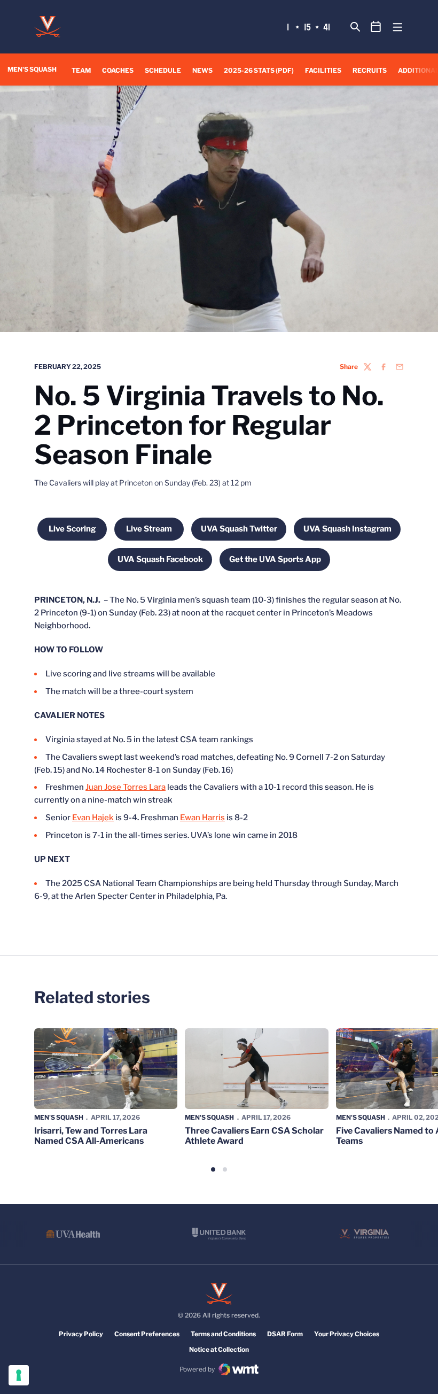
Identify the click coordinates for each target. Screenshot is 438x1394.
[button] (213, 1169)
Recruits (370, 70)
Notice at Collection (219, 1349)
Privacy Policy (81, 1334)
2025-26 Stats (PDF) (259, 70)
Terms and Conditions (223, 1334)
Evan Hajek (93, 817)
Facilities (323, 70)
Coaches (118, 70)
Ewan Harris (202, 817)
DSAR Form (285, 1334)
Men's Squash (58, 1117)
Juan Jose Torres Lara (125, 787)
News (202, 70)
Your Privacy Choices (346, 1334)
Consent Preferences (146, 1334)
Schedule (163, 70)
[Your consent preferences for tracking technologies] (19, 1375)
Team (81, 70)
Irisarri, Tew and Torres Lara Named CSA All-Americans (90, 1136)
